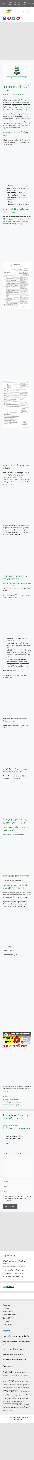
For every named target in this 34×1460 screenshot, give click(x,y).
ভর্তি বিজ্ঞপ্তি (7, 1407)
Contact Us (7, 1318)
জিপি (21, 1391)
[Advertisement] (17, 40)
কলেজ (27, 1387)
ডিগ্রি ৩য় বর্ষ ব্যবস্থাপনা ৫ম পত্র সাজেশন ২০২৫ (16, 1267)
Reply (7, 1143)
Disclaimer (3, 3)
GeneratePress (17, 1419)
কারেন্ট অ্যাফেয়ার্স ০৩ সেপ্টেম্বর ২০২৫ (13, 1277)
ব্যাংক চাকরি (26, 1404)
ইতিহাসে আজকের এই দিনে (21, 1381)
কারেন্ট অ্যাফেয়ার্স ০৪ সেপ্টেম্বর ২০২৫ (13, 1273)
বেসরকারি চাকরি (17, 1404)
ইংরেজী (11, 1381)
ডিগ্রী (14, 1395)
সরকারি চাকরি (25, 1407)
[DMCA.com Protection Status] (8, 1287)
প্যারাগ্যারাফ (7, 1398)
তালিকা (18, 1395)
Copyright (6, 1321)
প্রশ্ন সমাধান (21, 1399)
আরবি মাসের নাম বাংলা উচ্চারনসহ (13, 1102)
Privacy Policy (8, 1311)
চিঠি (19, 1391)
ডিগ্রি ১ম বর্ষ (25, 1391)
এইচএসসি (27, 1385)
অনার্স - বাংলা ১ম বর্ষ (21, 1375)
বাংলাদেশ (4, 1401)
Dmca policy (7, 1324)
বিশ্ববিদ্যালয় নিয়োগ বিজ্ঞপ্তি (17, 1401)
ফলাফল (27, 1398)
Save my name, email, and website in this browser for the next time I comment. (18, 1198)
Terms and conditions (11, 1315)
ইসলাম (18, 1384)
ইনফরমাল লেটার (7, 1385)
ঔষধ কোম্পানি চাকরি (20, 1387)
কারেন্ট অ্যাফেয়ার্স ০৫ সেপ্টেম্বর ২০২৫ (13, 1270)
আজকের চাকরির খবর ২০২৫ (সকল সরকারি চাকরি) (16, 1336)
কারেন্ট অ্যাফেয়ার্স (10, 1391)
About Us (6, 1305)
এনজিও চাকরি (5, 1387)
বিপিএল (8, 1401)
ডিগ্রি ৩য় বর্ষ (9, 1395)
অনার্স (6, 1096)
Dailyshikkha (9, 1372)
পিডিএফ (25, 1394)
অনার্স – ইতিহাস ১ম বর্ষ (13, 1378)
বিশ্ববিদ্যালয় (7, 1404)
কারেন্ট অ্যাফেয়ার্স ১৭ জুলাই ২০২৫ (13, 1105)
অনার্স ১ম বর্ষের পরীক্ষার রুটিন (12, 1099)
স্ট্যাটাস (10, 1410)
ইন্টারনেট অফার (13, 1384)
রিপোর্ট (17, 1408)
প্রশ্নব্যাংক (14, 1399)
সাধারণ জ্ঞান (6, 1410)
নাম (21, 1395)
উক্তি (23, 1384)
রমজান (13, 1407)
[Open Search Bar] (23, 11)
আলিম (6, 1381)
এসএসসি (10, 1387)
